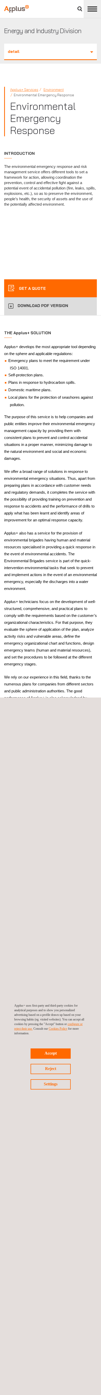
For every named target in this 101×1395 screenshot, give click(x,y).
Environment (54, 90)
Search (80, 9)
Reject (50, 1068)
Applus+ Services (24, 90)
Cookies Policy (58, 1028)
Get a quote (32, 288)
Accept (51, 1053)
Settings (50, 1084)
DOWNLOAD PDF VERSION (43, 305)
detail (13, 51)
